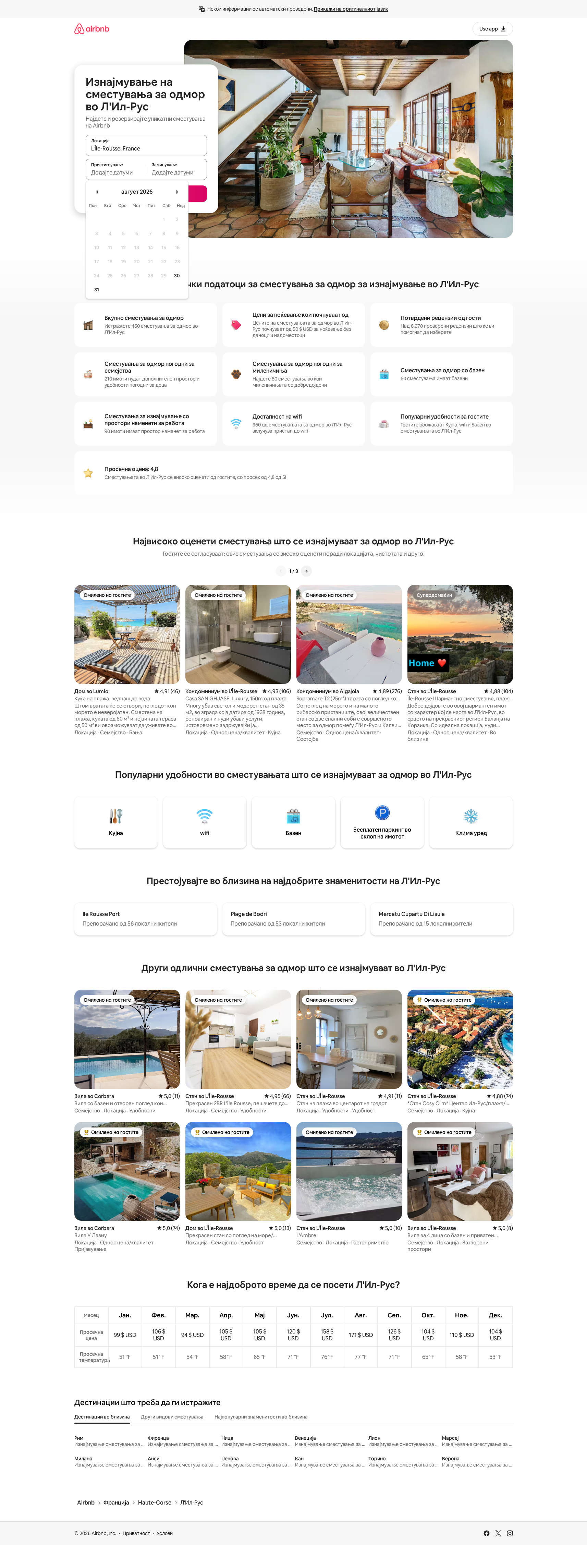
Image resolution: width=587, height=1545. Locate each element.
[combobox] (146, 148)
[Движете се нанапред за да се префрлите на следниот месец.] (176, 192)
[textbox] (116, 172)
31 (96, 290)
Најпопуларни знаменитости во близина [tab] (261, 1417)
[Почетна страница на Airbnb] (91, 28)
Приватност (136, 1533)
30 (177, 276)
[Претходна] (281, 571)
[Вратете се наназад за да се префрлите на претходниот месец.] (98, 192)
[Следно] (306, 571)
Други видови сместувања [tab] (172, 1417)
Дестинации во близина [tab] (102, 1417)
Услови (165, 1533)
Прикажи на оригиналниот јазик (351, 9)
